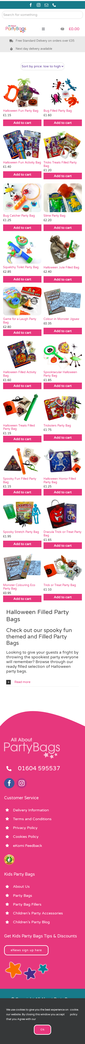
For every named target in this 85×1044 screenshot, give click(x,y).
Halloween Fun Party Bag (20, 111)
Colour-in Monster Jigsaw (61, 319)
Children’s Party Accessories (38, 913)
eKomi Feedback (27, 845)
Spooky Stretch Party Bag (21, 532)
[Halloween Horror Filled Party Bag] (63, 460)
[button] (42, 682)
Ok (42, 1029)
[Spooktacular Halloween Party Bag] (63, 354)
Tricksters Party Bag (57, 425)
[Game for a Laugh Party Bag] (22, 301)
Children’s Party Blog (31, 922)
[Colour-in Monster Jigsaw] (63, 301)
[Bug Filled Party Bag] (63, 92)
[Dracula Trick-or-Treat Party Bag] (63, 514)
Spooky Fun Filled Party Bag (19, 480)
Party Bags (22, 895)
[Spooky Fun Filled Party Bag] (22, 460)
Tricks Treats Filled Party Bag (60, 164)
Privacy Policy (25, 828)
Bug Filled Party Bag (58, 111)
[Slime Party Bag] (63, 197)
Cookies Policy (26, 836)
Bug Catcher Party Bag (19, 215)
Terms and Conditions (32, 819)
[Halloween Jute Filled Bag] (63, 249)
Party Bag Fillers (27, 904)
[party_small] (16, 22)
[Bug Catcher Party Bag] (22, 197)
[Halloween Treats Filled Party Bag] (22, 407)
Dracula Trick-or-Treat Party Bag (62, 533)
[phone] (54, 5)
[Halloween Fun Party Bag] (22, 92)
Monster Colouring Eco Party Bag (19, 586)
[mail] (46, 5)
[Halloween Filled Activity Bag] (22, 354)
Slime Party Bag (54, 215)
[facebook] (31, 5)
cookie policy (74, 1012)
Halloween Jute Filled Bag (61, 267)
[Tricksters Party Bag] (63, 407)
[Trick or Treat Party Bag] (63, 567)
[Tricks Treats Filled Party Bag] (63, 144)
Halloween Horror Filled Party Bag (60, 480)
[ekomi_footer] (9, 856)
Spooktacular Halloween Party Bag (60, 373)
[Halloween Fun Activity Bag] (22, 144)
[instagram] (38, 5)
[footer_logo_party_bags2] (32, 739)
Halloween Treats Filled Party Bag (19, 427)
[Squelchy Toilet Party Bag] (22, 249)
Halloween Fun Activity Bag (22, 162)
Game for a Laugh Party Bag (19, 320)
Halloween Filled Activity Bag (19, 373)
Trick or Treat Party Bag (60, 585)
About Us (21, 886)
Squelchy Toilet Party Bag (21, 267)
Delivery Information (31, 810)
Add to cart (22, 123)
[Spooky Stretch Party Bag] (22, 514)
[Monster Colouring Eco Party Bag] (22, 567)
